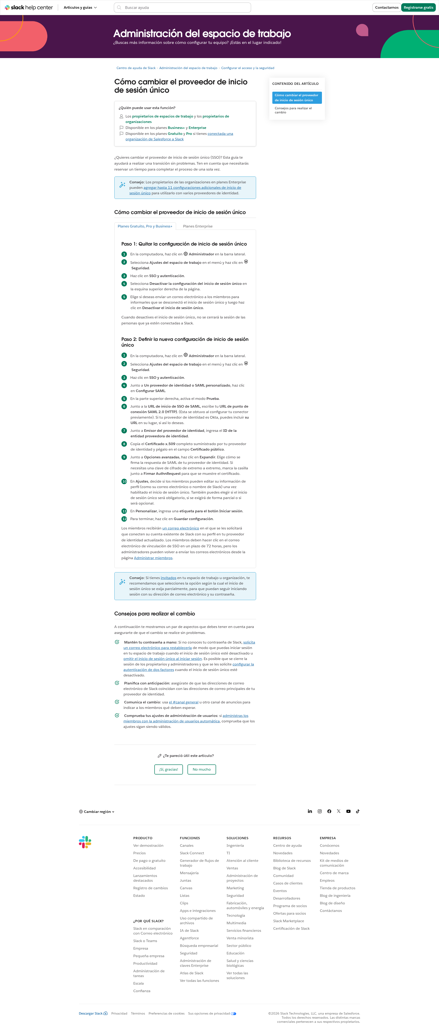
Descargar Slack (91, 1013)
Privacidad (119, 1013)
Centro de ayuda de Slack (136, 68)
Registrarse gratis (418, 7)
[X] (339, 812)
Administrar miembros (153, 558)
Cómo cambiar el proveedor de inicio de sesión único (296, 97)
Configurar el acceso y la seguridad (247, 68)
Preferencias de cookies (167, 1013)
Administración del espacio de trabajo (188, 68)
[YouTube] (348, 812)
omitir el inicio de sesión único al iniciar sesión (162, 658)
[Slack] (85, 915)
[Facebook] (329, 812)
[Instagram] (320, 812)
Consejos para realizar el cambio (293, 110)
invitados (168, 577)
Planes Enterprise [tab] (198, 226)
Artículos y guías (78, 7)
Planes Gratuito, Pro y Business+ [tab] (145, 226)
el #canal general (183, 702)
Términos (138, 1013)
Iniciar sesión (355, 7)
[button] (168, 769)
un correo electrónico (180, 528)
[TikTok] (358, 812)
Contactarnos (387, 7)
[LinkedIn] (310, 812)
